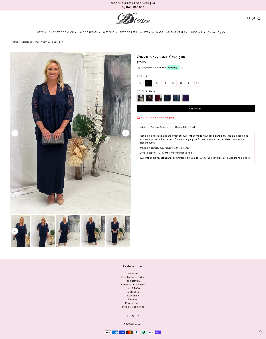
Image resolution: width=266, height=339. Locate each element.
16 (157, 83)
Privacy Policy (133, 303)
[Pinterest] (138, 316)
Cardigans (26, 42)
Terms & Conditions (133, 306)
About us (133, 273)
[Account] (253, 18)
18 (165, 83)
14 (148, 83)
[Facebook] (127, 316)
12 (140, 83)
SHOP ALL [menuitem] (197, 32)
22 (181, 83)
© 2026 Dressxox (133, 324)
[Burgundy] (158, 98)
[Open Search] (248, 18)
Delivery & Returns (161, 127)
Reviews (133, 299)
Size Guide (133, 295)
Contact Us (133, 292)
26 (197, 83)
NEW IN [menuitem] (41, 32)
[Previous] (14, 132)
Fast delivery (133, 280)
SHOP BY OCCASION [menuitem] (61, 32)
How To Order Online (133, 277)
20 (173, 83)
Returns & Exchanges (133, 284)
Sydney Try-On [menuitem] (217, 32)
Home (15, 42)
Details (143, 127)
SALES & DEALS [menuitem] (175, 32)
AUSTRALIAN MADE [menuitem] (151, 32)
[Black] (149, 98)
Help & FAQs (133, 288)
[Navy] (167, 98)
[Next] (125, 132)
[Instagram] (133, 316)
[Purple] (185, 98)
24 (189, 83)
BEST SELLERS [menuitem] (128, 32)
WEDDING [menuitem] (109, 32)
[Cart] (259, 18)
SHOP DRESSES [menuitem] (88, 32)
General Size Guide (185, 127)
